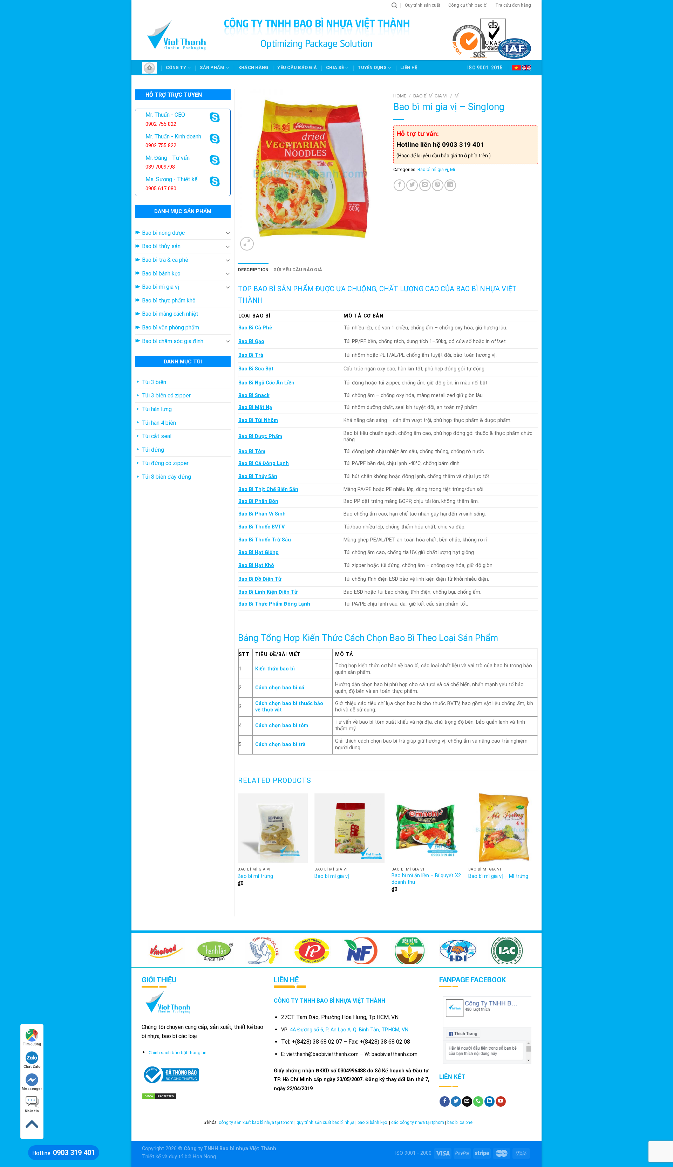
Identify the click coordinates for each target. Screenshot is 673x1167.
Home (399, 95)
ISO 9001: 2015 (485, 67)
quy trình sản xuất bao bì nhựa (325, 1122)
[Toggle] (228, 232)
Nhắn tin (32, 1111)
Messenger (32, 1089)
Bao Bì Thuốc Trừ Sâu (264, 540)
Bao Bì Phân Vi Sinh (262, 514)
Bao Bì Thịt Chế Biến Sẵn (268, 489)
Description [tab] (253, 269)
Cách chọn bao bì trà (280, 745)
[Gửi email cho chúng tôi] (467, 1101)
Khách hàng (253, 67)
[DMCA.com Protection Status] (159, 1095)
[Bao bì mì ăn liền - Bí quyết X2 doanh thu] (427, 828)
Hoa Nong (204, 1157)
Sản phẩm (212, 67)
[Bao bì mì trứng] (273, 828)
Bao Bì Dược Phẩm (260, 436)
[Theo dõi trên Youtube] (501, 1101)
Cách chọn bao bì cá (279, 688)
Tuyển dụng (372, 67)
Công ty (176, 67)
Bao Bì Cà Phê (255, 328)
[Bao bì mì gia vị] (349, 828)
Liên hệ (408, 67)
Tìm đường (32, 1044)
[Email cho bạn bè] (425, 185)
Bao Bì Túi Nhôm (258, 420)
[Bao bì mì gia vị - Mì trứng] (503, 828)
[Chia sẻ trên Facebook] (399, 185)
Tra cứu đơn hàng (513, 5)
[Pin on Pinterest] (437, 185)
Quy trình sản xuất (422, 5)
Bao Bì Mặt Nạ (255, 407)
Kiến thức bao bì (275, 669)
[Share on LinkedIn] (450, 185)
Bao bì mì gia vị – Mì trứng (498, 876)
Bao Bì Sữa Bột (255, 369)
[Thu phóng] (247, 244)
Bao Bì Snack (254, 395)
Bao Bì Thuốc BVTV (261, 527)
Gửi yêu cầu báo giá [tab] (297, 269)
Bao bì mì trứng (255, 876)
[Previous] (238, 849)
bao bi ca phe (460, 1122)
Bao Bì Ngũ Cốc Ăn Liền (266, 383)
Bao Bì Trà (250, 355)
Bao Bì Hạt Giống (258, 552)
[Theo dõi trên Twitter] (456, 1101)
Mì (457, 95)
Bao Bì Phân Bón (258, 501)
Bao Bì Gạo (251, 341)
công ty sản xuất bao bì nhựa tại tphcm (256, 1122)
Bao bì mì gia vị (430, 95)
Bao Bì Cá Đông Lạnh (263, 463)
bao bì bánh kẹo (373, 1122)
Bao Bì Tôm (251, 452)
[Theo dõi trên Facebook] (445, 1101)
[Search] (394, 5)
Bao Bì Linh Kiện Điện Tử (268, 592)
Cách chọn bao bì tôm (281, 726)
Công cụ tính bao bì (468, 5)
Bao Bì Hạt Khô (256, 565)
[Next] (537, 849)
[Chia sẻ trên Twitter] (412, 185)
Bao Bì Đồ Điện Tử (259, 579)
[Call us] (478, 1101)
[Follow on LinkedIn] (489, 1101)
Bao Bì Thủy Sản (257, 476)
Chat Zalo (32, 1067)
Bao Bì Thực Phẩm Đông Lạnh (274, 604)
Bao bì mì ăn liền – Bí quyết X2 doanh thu (426, 879)
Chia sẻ (335, 67)
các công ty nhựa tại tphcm (417, 1122)
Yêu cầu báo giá (297, 67)
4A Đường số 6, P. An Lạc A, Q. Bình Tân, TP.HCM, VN (349, 1030)
